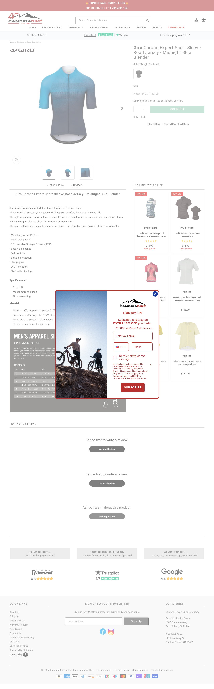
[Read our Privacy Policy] (151, 364)
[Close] (155, 294)
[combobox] (121, 346)
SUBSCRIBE (133, 387)
